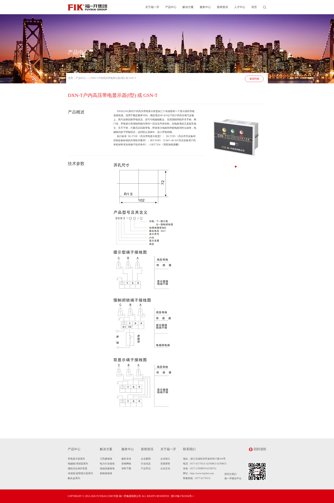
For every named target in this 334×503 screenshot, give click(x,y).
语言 (254, 7)
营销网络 (126, 463)
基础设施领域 (107, 468)
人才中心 (239, 7)
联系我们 (189, 449)
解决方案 (188, 7)
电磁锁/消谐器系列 (78, 463)
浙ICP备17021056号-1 (182, 496)
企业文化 (165, 468)
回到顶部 (260, 449)
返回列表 (254, 78)
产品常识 (146, 468)
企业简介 (165, 458)
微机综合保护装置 (77, 468)
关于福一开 (152, 7)
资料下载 (126, 468)
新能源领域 (106, 473)
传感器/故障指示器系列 (80, 473)
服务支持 (126, 458)
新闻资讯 (222, 7)
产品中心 (170, 7)
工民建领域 (106, 458)
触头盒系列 (74, 478)
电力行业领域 (107, 463)
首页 (70, 78)
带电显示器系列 (76, 458)
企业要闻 (146, 458)
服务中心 (205, 7)
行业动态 (146, 463)
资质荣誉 (165, 463)
